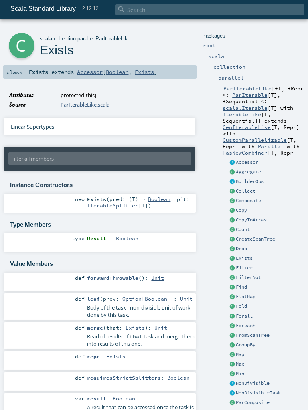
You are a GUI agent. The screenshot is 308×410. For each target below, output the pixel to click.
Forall (244, 316)
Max (240, 364)
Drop (241, 248)
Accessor (247, 162)
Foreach (245, 325)
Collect (245, 191)
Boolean (117, 72)
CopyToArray (251, 220)
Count (243, 229)
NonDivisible (253, 383)
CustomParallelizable (255, 140)
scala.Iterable (245, 108)
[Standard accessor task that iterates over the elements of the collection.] (232, 162)
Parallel (271, 146)
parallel (85, 39)
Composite (248, 200)
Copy (241, 210)
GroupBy (245, 345)
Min (240, 373)
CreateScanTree (255, 239)
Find (241, 287)
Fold (241, 306)
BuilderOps (250, 181)
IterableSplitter (112, 205)
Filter (244, 268)
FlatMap (245, 296)
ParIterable (249, 95)
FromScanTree (253, 335)
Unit (157, 278)
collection (65, 39)
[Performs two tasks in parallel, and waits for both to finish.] (232, 403)
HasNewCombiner (245, 152)
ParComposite (253, 402)
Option (132, 298)
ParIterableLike (112, 39)
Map (240, 354)
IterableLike (242, 114)
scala (46, 39)
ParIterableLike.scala (85, 104)
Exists (244, 258)
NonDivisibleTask (258, 393)
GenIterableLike (247, 127)
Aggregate (248, 172)
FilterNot (248, 277)
